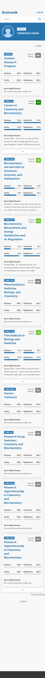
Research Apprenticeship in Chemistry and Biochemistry (14, 495)
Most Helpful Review (12, 88)
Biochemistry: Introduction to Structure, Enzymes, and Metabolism (14, 171)
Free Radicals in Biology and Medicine (14, 339)
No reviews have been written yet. (18, 91)
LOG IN (39, 12)
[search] (20, 19)
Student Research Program (10, 62)
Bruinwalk (10, 12)
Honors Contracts (10, 395)
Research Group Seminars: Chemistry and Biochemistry (14, 442)
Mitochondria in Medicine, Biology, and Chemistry (14, 290)
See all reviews (38, 594)
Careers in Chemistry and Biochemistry (13, 109)
